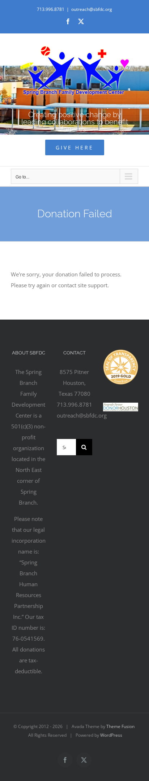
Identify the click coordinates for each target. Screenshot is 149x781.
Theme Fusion (120, 726)
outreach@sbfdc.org (91, 9)
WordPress (111, 735)
